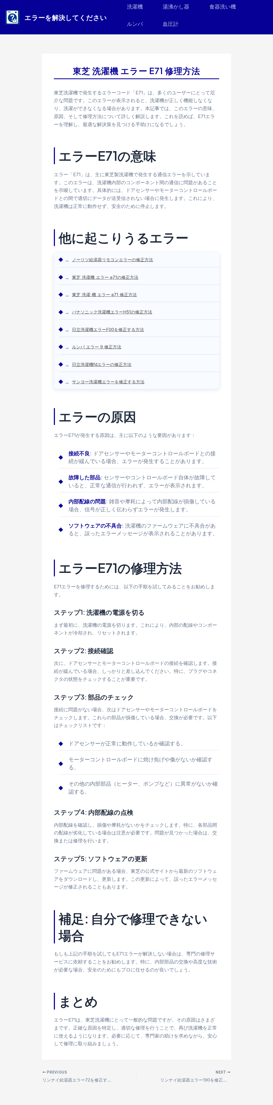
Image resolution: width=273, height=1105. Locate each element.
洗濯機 (135, 6)
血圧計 (171, 24)
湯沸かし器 (176, 6)
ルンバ (135, 24)
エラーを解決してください (66, 17)
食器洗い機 (222, 6)
